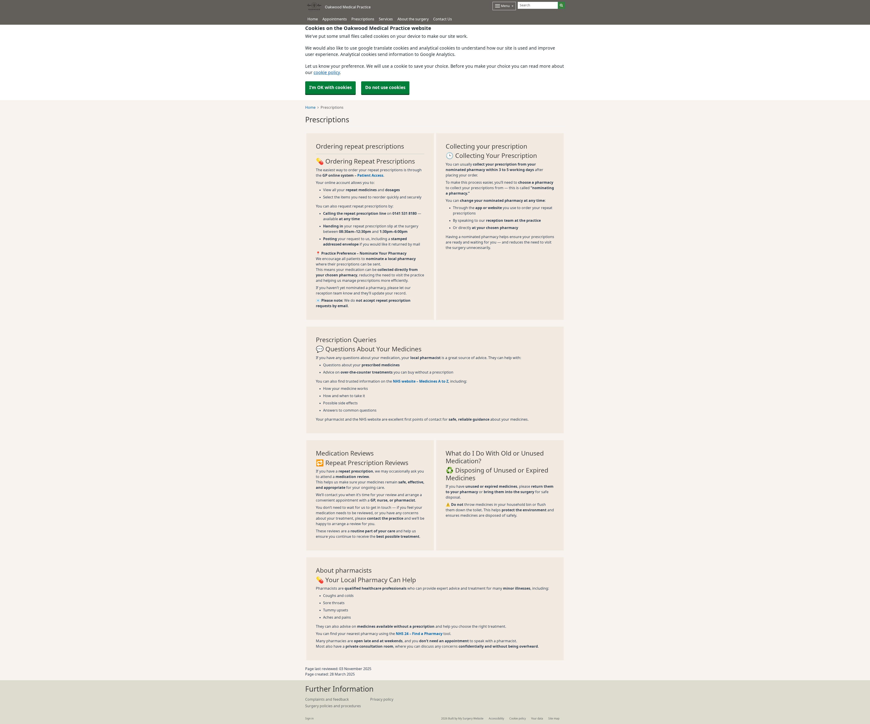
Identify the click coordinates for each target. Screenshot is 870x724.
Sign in (309, 718)
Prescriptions (362, 19)
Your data (537, 718)
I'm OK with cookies (330, 87)
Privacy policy (381, 699)
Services (386, 19)
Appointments (334, 19)
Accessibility (496, 718)
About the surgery (413, 19)
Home (310, 107)
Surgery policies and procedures (333, 706)
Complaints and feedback (327, 699)
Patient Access (370, 175)
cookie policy (327, 72)
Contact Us (442, 19)
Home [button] (312, 19)
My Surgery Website (470, 718)
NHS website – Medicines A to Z (420, 381)
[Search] (561, 5)
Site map (553, 718)
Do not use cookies (385, 87)
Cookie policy (517, 718)
